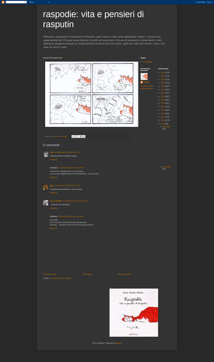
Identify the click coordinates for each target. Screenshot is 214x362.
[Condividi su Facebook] (81, 136)
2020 (163, 93)
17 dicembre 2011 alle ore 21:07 (75, 201)
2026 (163, 73)
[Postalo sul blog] (75, 136)
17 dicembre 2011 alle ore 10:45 (67, 186)
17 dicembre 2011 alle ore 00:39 (71, 168)
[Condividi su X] (78, 136)
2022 (163, 86)
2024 (163, 79)
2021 (163, 90)
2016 (163, 107)
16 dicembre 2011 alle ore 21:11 (67, 152)
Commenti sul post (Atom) (61, 278)
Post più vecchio (124, 274)
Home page (87, 274)
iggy (51, 186)
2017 (163, 103)
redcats (146, 82)
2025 (163, 76)
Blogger (118, 343)
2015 (163, 110)
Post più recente (50, 274)
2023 (163, 83)
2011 (163, 124)
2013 (163, 117)
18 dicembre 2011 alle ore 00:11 (71, 216)
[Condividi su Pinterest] (84, 136)
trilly (52, 152)
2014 (163, 114)
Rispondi (53, 160)
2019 (163, 97)
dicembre (166, 127)
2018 (163, 100)
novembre (167, 167)
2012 (163, 120)
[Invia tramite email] (72, 136)
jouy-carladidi (55, 201)
